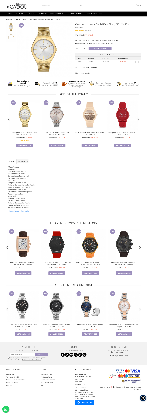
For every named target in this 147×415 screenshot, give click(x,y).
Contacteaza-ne (86, 402)
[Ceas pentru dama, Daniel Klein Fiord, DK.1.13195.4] (44, 49)
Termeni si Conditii (12, 377)
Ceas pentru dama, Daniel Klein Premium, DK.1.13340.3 (24, 133)
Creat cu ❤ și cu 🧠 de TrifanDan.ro (112, 387)
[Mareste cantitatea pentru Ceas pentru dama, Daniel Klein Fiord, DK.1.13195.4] (84, 48)
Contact (9, 385)
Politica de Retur (46, 377)
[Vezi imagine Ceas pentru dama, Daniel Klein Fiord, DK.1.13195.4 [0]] (11, 27)
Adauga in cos (100, 48)
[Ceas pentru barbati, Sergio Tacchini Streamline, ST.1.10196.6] (90, 244)
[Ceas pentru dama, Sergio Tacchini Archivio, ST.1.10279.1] (56, 306)
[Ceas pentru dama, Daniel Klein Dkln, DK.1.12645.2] (122, 115)
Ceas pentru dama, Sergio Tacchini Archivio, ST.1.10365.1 (23, 325)
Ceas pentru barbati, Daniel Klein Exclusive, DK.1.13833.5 (124, 263)
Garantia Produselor (48, 380)
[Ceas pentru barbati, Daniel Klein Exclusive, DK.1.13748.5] (23, 244)
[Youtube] (71, 355)
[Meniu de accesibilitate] (143, 398)
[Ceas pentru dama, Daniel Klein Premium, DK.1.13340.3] (24, 115)
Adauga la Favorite (83, 73)
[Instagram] (84, 355)
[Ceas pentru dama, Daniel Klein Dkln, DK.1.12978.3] (90, 115)
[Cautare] (81, 6)
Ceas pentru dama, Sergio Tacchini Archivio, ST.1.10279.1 (56, 325)
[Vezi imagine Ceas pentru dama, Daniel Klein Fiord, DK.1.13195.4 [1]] (11, 37)
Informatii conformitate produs (18, 211)
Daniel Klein (79, 28)
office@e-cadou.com (119, 356)
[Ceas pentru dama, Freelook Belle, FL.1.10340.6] (90, 306)
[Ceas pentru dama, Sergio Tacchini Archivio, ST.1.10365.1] (23, 306)
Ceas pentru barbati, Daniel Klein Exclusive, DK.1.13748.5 (23, 263)
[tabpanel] (44, 49)
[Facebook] (63, 355)
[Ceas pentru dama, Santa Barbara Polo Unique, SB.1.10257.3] (124, 306)
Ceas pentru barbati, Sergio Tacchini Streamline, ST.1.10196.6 (90, 263)
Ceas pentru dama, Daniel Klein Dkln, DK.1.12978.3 (89, 133)
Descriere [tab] (11, 161)
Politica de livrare (12, 382)
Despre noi (10, 374)
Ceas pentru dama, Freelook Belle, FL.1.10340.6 (90, 325)
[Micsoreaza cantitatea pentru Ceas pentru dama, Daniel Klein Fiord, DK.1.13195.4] (77, 48)
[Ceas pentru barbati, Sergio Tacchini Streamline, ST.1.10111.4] (56, 244)
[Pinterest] (67, 355)
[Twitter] (76, 355)
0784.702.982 (119, 352)
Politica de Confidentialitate (31, 360)
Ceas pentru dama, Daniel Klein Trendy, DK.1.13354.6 (57, 133)
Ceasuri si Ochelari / (21, 19)
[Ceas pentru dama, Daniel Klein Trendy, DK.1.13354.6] (57, 115)
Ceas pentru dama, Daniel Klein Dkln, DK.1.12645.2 (122, 133)
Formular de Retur (47, 382)
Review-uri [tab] (23, 161)
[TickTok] (80, 355)
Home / (9, 19)
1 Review (88, 30)
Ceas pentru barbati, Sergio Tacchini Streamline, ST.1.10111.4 (57, 263)
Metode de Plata (46, 374)
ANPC (43, 385)
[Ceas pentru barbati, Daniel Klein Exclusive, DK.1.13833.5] (124, 244)
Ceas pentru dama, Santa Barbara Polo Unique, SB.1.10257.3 (124, 325)
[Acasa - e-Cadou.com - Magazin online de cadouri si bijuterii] (17, 6)
